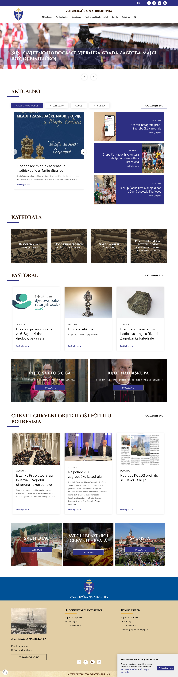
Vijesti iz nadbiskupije (26, 105)
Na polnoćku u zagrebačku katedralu (85, 474)
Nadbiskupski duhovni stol (96, 17)
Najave (78, 105)
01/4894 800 (75, 625)
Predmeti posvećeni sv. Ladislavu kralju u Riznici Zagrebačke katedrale (139, 333)
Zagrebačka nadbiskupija (89, 11)
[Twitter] (154, 3)
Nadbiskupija (62, 17)
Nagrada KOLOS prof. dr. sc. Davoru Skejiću (139, 477)
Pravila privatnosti (20, 646)
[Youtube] (165, 3)
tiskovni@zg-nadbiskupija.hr (135, 629)
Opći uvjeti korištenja (21, 650)
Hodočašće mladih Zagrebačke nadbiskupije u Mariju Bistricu (41, 168)
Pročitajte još (23, 184)
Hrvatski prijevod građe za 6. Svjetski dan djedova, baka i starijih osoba (34, 334)
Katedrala (126, 17)
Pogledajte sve (154, 105)
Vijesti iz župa (57, 105)
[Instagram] (159, 3)
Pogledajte (50, 388)
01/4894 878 (131, 625)
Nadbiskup (76, 17)
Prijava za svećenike (29, 657)
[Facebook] (149, 3)
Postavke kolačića (129, 669)
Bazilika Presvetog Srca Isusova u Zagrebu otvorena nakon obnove (34, 479)
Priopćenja (99, 105)
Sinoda (115, 17)
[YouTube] (99, 662)
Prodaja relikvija (80, 329)
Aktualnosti (47, 17)
